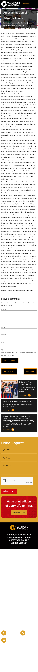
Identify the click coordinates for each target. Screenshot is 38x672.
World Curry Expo (10, 651)
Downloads (26, 4)
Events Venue (11, 654)
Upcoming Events (25, 651)
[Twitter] (16, 599)
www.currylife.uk (19, 604)
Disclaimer (21, 660)
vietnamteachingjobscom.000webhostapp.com (17, 290)
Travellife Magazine (25, 648)
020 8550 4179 (12, 633)
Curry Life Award (17, 664)
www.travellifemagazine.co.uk (19, 610)
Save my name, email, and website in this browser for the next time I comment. (18, 354)
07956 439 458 (32, 634)
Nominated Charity (25, 654)
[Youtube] (26, 599)
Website (3, 343)
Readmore (23, 395)
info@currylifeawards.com (16, 642)
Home (5, 23)
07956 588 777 (31, 631)
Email (3, 335)
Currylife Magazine (9, 648)
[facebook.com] (10, 599)
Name (3, 327)
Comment (5, 309)
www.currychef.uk (19, 607)
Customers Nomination (18, 23)
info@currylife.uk (16, 639)
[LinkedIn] (21, 599)
